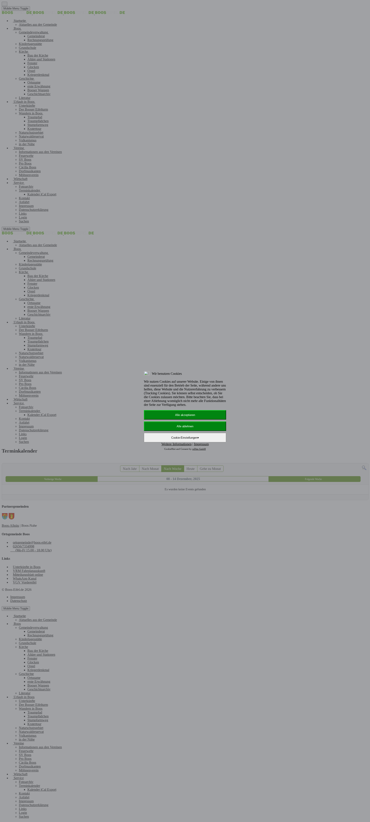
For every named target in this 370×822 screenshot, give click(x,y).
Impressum (201, 444)
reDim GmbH (199, 449)
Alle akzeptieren (185, 415)
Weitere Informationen (176, 444)
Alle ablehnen (185, 426)
